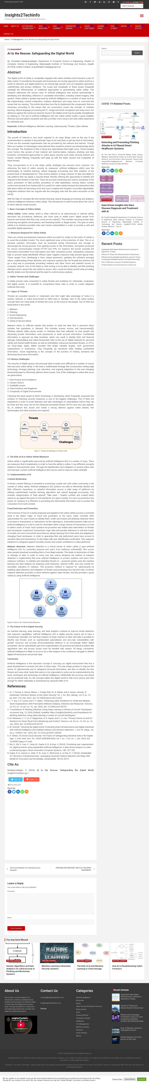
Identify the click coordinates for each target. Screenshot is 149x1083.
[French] (130, 2)
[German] (132, 2)
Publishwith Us (139, 27)
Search (104, 48)
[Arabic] (123, 2)
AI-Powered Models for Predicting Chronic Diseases (25, 869)
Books (78, 1003)
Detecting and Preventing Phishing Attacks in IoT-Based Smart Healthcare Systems (120, 145)
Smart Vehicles (81, 1033)
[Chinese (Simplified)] (125, 2)
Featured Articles (82, 1015)
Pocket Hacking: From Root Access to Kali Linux (119, 265)
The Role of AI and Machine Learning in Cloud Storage (90, 967)
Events (125, 26)
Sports (78, 1036)
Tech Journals (57, 27)
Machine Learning (13, 961)
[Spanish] (142, 2)
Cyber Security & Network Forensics (89, 1006)
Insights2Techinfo (22, 15)
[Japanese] (137, 2)
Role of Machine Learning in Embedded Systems (119, 262)
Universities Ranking (72, 27)
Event (78, 1012)
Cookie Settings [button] (130, 1079)
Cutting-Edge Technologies (27, 27)
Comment (11, 891)
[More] (26, 792)
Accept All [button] (141, 1079)
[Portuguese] (139, 2)
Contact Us (8, 34)
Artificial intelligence (83, 997)
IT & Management (14, 49)
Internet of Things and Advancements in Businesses (120, 254)
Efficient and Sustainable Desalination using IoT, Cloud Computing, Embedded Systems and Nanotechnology (132, 1018)
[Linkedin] (18, 792)
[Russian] (140, 2)
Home (6, 26)
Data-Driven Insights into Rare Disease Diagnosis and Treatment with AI (120, 208)
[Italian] (135, 2)
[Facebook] (9, 792)
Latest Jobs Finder (89, 27)
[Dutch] (127, 2)
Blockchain (80, 1000)
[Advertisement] (50, 810)
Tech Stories (114, 27)
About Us (15, 26)
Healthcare (106, 137)
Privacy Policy (117, 1079)
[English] (128, 2)
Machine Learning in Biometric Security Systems (56, 967)
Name (9, 918)
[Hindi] (133, 2)
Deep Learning (81, 1009)
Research (79, 1030)
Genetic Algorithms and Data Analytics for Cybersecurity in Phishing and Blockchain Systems (20, 970)
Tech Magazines (43, 27)
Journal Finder (102, 27)
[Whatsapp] (22, 792)
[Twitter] (14, 792)
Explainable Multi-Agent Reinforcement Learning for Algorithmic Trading (131, 997)
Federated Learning (83, 1018)
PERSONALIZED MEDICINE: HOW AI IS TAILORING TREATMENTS (73, 869)
